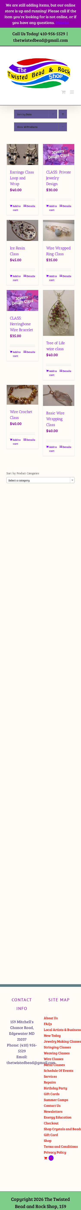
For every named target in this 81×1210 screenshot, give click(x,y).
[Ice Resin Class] (22, 230)
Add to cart (17, 208)
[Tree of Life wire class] (59, 313)
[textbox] (40, 480)
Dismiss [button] (62, 22)
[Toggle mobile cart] (63, 92)
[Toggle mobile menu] (72, 92)
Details (31, 206)
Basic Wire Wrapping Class (55, 419)
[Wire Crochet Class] (22, 395)
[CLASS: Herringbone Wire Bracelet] (22, 300)
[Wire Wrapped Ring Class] (59, 230)
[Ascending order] (63, 114)
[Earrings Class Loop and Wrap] (22, 154)
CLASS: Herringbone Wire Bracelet (21, 324)
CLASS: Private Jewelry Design (58, 178)
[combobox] (40, 480)
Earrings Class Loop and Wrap (22, 178)
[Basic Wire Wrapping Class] (59, 395)
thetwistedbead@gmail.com (40, 40)
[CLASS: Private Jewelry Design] (59, 154)
